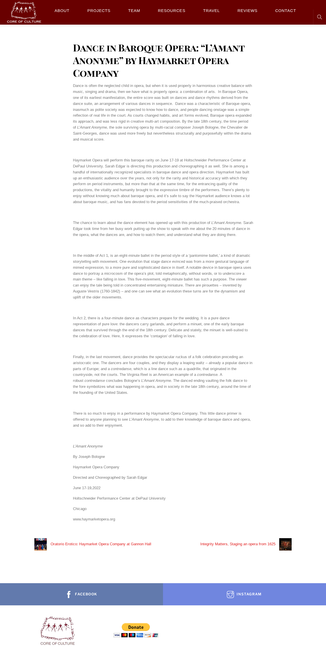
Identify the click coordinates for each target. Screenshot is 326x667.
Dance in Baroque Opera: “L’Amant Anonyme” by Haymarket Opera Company (158, 60)
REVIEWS (247, 10)
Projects (98, 10)
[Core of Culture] (24, 11)
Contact (285, 10)
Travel (211, 10)
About (62, 10)
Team (134, 10)
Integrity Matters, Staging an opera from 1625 (237, 544)
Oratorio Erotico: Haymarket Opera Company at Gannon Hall (101, 544)
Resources (171, 10)
